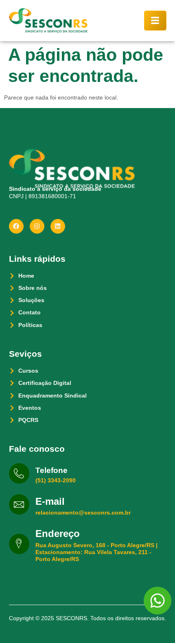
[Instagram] (37, 226)
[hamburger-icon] (155, 21)
